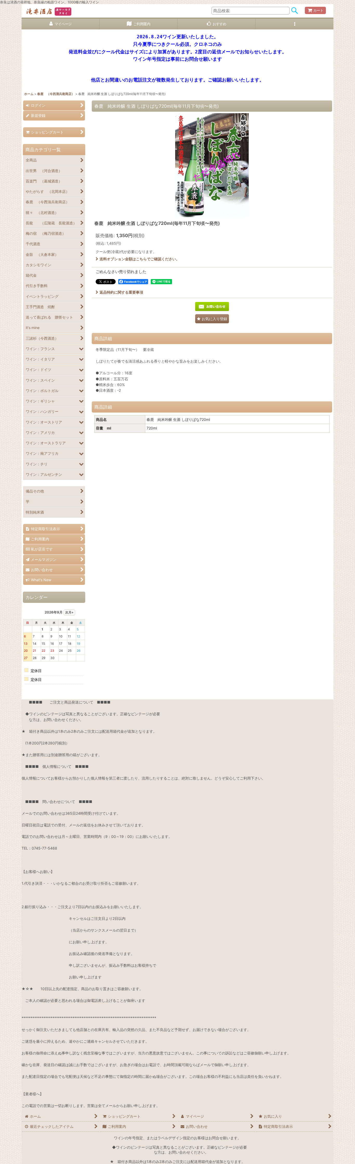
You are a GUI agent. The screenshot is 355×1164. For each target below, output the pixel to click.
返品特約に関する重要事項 (121, 292)
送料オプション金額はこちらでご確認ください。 (140, 259)
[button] (294, 24)
